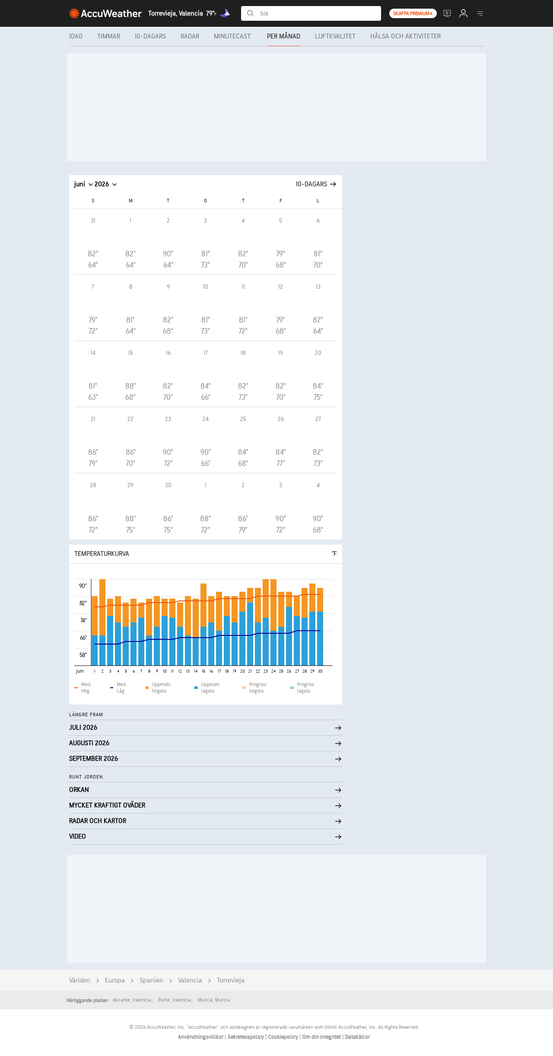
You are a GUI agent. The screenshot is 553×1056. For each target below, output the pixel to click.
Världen (79, 980)
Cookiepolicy (283, 1037)
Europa (115, 980)
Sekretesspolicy (246, 1037)
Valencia (190, 980)
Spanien (151, 980)
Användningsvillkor (201, 1037)
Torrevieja (231, 980)
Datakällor (357, 1037)
